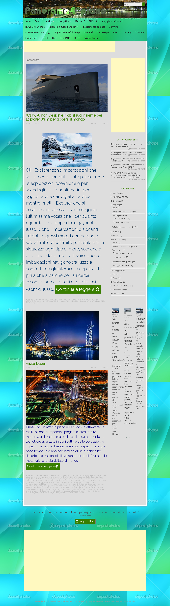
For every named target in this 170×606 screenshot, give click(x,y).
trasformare (47, 493)
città (81, 479)
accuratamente (88, 475)
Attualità (88, 32)
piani (81, 487)
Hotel (68, 484)
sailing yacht (120, 222)
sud (36, 493)
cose (96, 479)
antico (38, 477)
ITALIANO (80, 21)
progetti (49, 489)
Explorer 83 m (78, 299)
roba (90, 489)
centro (68, 479)
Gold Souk (42, 484)
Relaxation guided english (62, 26)
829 (69, 475)
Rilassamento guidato (93, 26)
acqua (96, 475)
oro (72, 487)
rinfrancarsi (75, 489)
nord (67, 487)
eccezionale (45, 482)
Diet (54, 37)
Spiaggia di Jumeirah (79, 491)
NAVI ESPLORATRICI (49, 301)
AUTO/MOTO (118, 197)
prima (33, 489)
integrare (29, 486)
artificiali (61, 477)
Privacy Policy (91, 37)
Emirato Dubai (62, 482)
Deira (53, 481)
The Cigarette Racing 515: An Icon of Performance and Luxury (126, 145)
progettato (41, 489)
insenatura (100, 484)
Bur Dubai (99, 477)
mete (77, 486)
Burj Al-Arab (30, 479)
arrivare (54, 477)
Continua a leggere (78, 290)
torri (40, 493)
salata (101, 489)
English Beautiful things (67, 32)
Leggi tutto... (86, 521)
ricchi (55, 489)
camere (49, 479)
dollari (87, 481)
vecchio (70, 493)
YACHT (39, 303)
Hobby (127, 32)
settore (28, 491)
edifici (53, 482)
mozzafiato (56, 487)
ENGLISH (93, 21)
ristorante (83, 489)
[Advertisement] (69, 46)
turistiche (63, 493)
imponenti (92, 484)
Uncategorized (119, 289)
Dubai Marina (30, 482)
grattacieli (61, 484)
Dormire (113, 26)
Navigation (63, 21)
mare (98, 299)
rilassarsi (83, 301)
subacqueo (30, 493)
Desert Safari (60, 481)
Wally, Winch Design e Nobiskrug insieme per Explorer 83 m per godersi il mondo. (64, 117)
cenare (59, 299)
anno (33, 477)
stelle (89, 491)
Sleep (115, 274)
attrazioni (81, 477)
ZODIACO (140, 32)
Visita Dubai (36, 363)
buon (93, 477)
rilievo (67, 489)
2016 (58, 475)
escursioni (79, 482)
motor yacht (120, 218)
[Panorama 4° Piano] (65, 16)
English (44, 37)
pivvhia (100, 487)
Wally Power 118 (98, 301)
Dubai (93, 481)
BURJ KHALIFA (40, 479)
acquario (103, 475)
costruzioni (30, 481)
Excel (37, 21)
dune (38, 482)
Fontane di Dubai (32, 484)
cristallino (38, 481)
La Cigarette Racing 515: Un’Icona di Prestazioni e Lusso (126, 153)
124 (54, 475)
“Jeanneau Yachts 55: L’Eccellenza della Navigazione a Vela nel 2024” (127, 165)
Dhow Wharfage (78, 481)
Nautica (48, 21)
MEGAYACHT (30, 301)
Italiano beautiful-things (38, 32)
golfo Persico (52, 484)
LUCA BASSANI (89, 299)
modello (88, 486)
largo (40, 486)
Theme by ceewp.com (87, 602)
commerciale (89, 479)
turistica (56, 493)
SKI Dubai (43, 491)
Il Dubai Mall (76, 484)
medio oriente (69, 486)
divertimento (67, 299)
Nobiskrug (61, 301)
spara (64, 491)
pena (76, 487)
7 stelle (64, 475)
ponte (28, 489)
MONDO (48, 487)
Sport (116, 32)
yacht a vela (120, 257)
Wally (89, 301)
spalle (58, 491)
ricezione (61, 489)
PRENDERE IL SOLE (72, 301)
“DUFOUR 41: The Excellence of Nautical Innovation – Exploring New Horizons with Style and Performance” (126, 175)
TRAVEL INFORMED (35, 26)
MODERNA (96, 486)
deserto (69, 481)
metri (82, 486)
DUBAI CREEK (101, 481)
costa (101, 479)
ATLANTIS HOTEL (71, 477)
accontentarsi (76, 475)
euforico (95, 482)
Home (28, 21)
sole (48, 491)
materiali (59, 486)
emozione (71, 482)
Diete (77, 37)
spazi (69, 491)
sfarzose (35, 491)
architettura (46, 477)
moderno (40, 487)
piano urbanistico (90, 487)
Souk (53, 491)
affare (28, 477)
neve (63, 487)
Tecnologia (103, 32)
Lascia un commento (100, 123)
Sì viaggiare (31, 37)
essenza (87, 482)
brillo (88, 477)
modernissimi (31, 487)
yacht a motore (47, 299)
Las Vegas (46, 486)
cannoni (56, 479)
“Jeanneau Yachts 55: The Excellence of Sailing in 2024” (127, 159)
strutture (96, 491)
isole (35, 486)
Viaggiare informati (112, 21)
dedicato (46, 481)
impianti (84, 484)
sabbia (95, 489)
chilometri (75, 479)
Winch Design (30, 303)
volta (82, 493)
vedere (76, 493)
